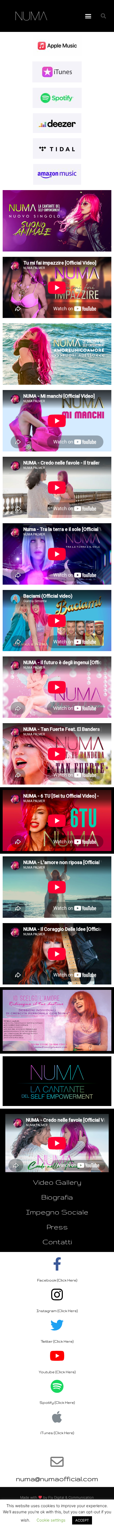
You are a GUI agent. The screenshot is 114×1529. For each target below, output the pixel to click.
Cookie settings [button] (51, 1520)
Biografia (57, 1197)
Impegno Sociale (57, 1212)
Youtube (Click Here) (57, 1372)
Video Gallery (57, 1182)
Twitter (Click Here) (57, 1341)
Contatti (57, 1242)
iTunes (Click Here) (57, 1433)
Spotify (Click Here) (57, 1402)
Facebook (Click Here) (57, 1280)
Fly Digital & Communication (71, 1497)
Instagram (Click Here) (57, 1311)
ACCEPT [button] (82, 1520)
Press (57, 1227)
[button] (88, 16)
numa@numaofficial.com (57, 1478)
